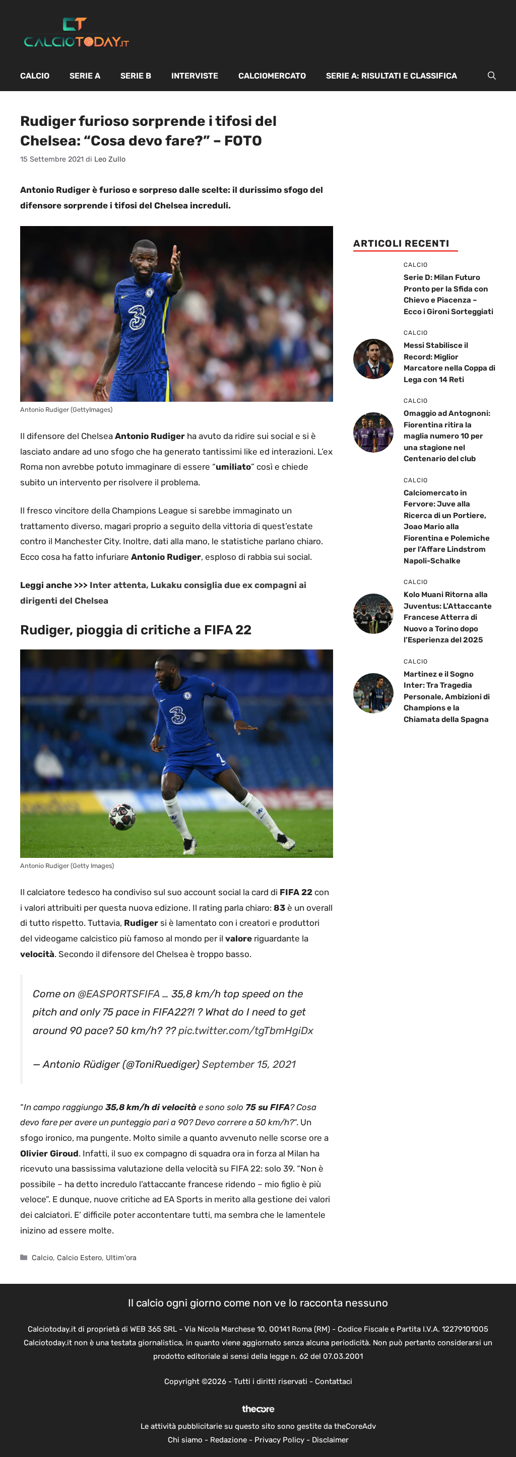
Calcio (34, 76)
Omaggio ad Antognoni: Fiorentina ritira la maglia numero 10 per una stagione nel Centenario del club (447, 436)
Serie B (135, 76)
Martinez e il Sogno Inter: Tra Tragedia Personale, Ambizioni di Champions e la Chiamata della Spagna (447, 697)
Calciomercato (272, 76)
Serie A (85, 76)
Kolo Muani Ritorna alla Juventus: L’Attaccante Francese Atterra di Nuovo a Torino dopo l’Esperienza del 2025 (448, 617)
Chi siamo (185, 1439)
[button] (492, 76)
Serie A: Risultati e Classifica (391, 76)
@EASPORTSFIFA (119, 994)
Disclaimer (330, 1439)
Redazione (228, 1439)
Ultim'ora (121, 1257)
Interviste (194, 76)
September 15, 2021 (249, 1064)
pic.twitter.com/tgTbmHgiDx (245, 1031)
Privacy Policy (279, 1439)
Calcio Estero (79, 1257)
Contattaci (333, 1381)
